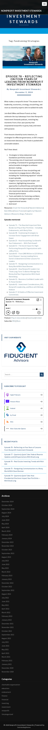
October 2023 (7, 549)
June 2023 (5, 564)
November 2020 (8, 672)
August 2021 (6, 638)
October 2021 (7, 631)
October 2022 (7, 586)
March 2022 (6, 612)
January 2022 (7, 620)
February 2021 (7, 660)
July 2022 (5, 598)
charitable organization (11, 684)
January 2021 (7, 664)
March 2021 (6, 657)
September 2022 (8, 590)
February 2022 (7, 616)
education (5, 688)
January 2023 (7, 579)
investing (5, 703)
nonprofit (5, 710)
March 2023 (6, 572)
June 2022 (5, 601)
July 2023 (5, 560)
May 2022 (5, 605)
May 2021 (5, 649)
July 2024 (5, 516)
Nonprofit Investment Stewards (25, 89)
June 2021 (5, 646)
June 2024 (5, 520)
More (18, 321)
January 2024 (7, 538)
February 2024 (7, 535)
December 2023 (7, 542)
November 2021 (8, 627)
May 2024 (5, 524)
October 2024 (7, 505)
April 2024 (5, 527)
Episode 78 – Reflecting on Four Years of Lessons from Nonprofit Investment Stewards (24, 80)
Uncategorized (7, 714)
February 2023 (7, 575)
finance (4, 696)
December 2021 (7, 623)
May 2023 (5, 568)
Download (31, 318)
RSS (13, 321)
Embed (39, 318)
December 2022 (7, 583)
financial (5, 699)
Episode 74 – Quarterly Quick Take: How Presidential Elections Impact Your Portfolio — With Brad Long (22, 478)
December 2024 (7, 501)
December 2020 (7, 668)
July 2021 (5, 642)
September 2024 (8, 509)
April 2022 (5, 609)
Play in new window (18, 318)
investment (6, 707)
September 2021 (8, 634)
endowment (6, 692)
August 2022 (6, 594)
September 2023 (8, 553)
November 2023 (8, 546)
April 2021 (5, 653)
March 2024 (6, 531)
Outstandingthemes (24, 727)
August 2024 (6, 513)
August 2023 (6, 557)
